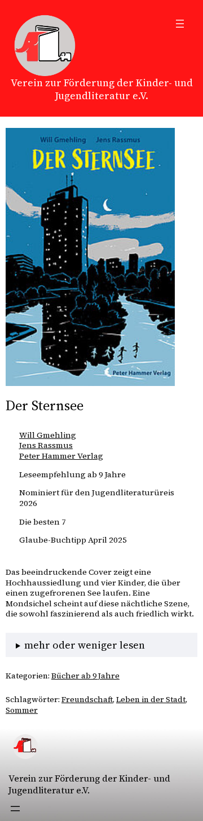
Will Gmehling (47, 435)
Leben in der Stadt (151, 699)
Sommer (22, 710)
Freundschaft (87, 699)
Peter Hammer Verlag (61, 455)
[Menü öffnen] (180, 23)
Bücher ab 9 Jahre (85, 675)
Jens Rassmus (46, 445)
